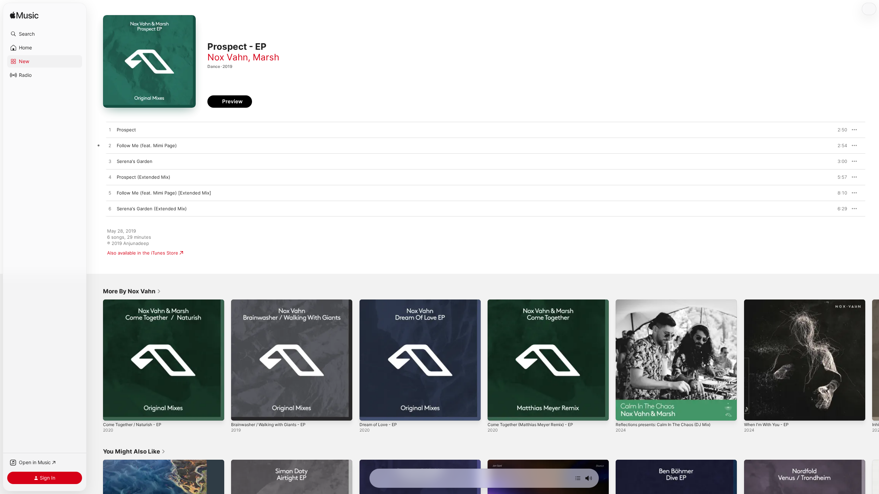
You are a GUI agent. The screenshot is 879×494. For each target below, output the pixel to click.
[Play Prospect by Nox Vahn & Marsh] (110, 130)
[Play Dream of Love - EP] (368, 412)
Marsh (266, 57)
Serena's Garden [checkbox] (134, 161)
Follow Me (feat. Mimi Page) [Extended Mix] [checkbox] (164, 193)
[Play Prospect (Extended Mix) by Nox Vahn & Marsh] (110, 177)
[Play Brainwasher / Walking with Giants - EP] (240, 412)
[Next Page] (872, 360)
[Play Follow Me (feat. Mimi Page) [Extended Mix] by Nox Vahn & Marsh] (110, 193)
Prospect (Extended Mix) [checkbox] (143, 177)
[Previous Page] (96, 360)
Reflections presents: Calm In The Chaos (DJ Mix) (669, 302)
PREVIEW (839, 130)
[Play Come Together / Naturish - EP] (111, 412)
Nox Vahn (227, 57)
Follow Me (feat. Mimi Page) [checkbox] (147, 145)
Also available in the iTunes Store (142, 253)
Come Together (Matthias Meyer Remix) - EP (536, 302)
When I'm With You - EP (769, 302)
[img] (24, 16)
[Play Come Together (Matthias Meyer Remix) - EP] (496, 412)
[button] (45, 34)
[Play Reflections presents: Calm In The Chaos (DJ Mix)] (624, 412)
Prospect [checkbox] (126, 129)
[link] (132, 291)
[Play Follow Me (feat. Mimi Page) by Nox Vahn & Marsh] (110, 146)
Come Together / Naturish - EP (136, 302)
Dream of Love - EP (380, 302)
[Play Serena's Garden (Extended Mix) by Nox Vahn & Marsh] (110, 209)
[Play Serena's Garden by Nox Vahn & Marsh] (110, 161)
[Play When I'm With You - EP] (752, 412)
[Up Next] (578, 478)
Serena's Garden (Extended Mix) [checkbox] (152, 208)
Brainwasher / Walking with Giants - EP (272, 302)
